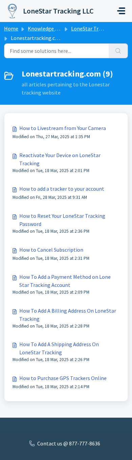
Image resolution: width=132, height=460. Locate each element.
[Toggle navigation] (121, 11)
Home (11, 28)
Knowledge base (47, 28)
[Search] (118, 50)
